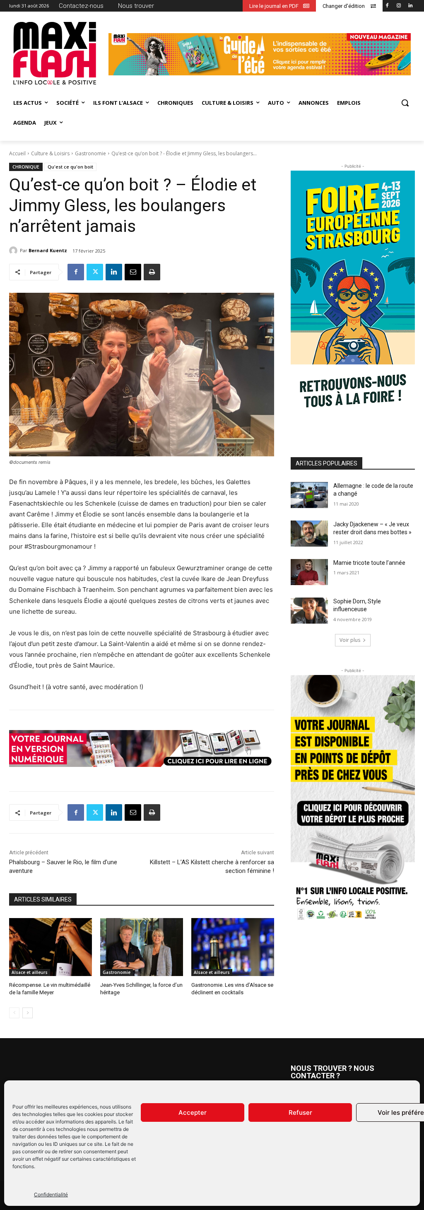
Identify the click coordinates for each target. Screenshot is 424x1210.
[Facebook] (387, 6)
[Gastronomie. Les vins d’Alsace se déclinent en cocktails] (232, 947)
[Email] (133, 272)
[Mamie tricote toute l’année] (309, 572)
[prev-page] (14, 1013)
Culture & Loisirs (50, 153)
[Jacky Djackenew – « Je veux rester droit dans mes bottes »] (309, 534)
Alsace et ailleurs (30, 972)
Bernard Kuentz (48, 250)
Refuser (300, 1112)
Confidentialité (51, 1194)
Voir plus (350, 640)
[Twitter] (95, 272)
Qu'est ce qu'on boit (70, 167)
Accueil (17, 153)
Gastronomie (90, 153)
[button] (405, 103)
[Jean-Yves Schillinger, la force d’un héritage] (141, 947)
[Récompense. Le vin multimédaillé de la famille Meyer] (50, 947)
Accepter (192, 1112)
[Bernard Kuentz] (14, 250)
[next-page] (27, 1013)
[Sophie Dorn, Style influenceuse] (309, 611)
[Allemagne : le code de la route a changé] (309, 495)
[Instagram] (398, 6)
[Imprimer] (152, 272)
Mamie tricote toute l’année (369, 562)
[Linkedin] (410, 6)
